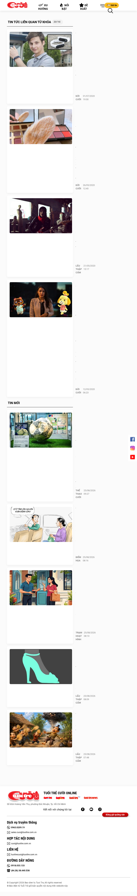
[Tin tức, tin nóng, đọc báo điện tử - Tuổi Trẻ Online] (49, 797)
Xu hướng (43, 7)
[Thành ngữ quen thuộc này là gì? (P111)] (41, 730)
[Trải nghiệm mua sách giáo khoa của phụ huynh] (41, 524)
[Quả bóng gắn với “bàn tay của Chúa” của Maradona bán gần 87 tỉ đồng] (41, 430)
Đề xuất (84, 7)
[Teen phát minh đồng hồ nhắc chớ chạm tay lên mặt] (41, 49)
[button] (102, 6)
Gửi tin (114, 5)
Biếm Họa (78, 559)
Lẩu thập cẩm (79, 269)
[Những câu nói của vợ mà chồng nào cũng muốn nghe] (41, 587)
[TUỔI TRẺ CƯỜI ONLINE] (23, 797)
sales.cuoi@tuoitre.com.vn (24, 832)
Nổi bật (65, 7)
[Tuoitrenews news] (91, 797)
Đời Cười (78, 98)
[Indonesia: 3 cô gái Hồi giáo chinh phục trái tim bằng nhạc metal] (41, 215)
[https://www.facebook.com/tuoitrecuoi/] (83, 809)
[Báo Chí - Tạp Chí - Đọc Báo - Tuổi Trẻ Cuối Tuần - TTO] (62, 797)
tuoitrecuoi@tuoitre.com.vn (24, 854)
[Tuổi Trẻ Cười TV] (91, 809)
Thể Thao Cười (79, 494)
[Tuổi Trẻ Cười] (100, 809)
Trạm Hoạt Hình (79, 636)
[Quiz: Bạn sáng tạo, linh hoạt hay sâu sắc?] (41, 666)
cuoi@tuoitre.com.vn (21, 843)
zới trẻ (57, 22)
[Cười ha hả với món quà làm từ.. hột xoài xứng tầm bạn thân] (41, 126)
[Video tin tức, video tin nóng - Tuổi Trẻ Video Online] (76, 797)
